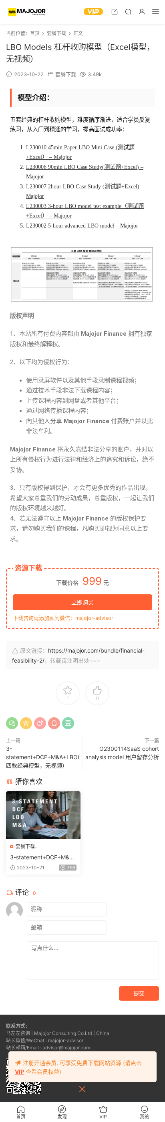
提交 (139, 993)
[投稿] (114, 11)
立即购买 (82, 602)
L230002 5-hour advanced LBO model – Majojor (82, 225)
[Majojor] (27, 12)
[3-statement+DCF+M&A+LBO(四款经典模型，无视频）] (43, 815)
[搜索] (128, 11)
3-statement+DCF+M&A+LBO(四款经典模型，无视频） (43, 757)
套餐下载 (65, 74)
